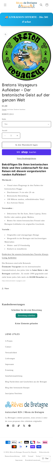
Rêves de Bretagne (16, 452)
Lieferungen (10, 359)
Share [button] (7, 288)
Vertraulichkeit (11, 353)
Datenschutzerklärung (12, 456)
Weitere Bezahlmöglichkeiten (26, 158)
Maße (4, 119)
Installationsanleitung (13, 376)
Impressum (9, 364)
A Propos (8, 341)
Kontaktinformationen (32, 460)
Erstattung (9, 370)
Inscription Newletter (13, 393)
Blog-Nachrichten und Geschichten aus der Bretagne (26, 382)
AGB (23, 456)
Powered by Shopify (30, 452)
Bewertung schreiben (26, 315)
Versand (4, 109)
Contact (8, 347)
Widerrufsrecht (44, 452)
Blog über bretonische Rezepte (17, 388)
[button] (5, 5)
